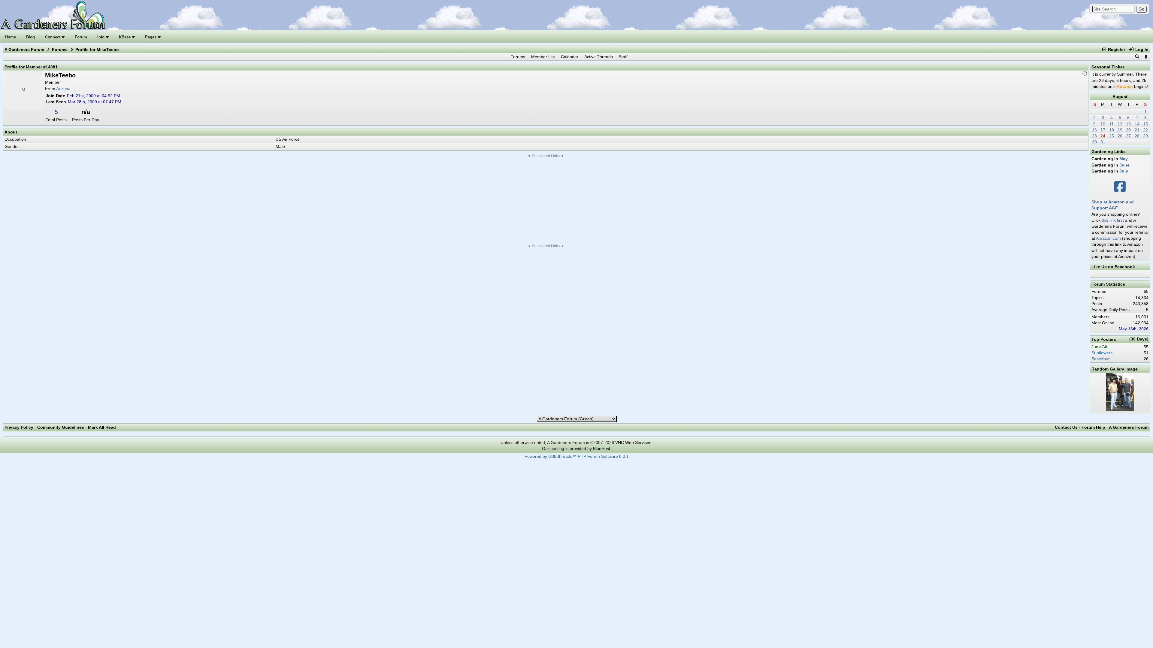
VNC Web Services (633, 442)
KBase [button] (125, 37)
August (1119, 96)
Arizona (63, 88)
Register (1116, 49)
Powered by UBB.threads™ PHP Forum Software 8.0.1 (577, 456)
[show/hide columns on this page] (1146, 56)
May (1123, 158)
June (1124, 165)
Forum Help (1093, 427)
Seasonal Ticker (1107, 66)
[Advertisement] (546, 201)
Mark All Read (102, 427)
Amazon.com (1108, 238)
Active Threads (598, 56)
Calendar (569, 56)
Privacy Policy (19, 427)
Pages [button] (151, 37)
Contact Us (1066, 427)
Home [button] (10, 37)
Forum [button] (81, 37)
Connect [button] (53, 37)
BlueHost (601, 448)
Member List (543, 56)
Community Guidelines (60, 427)
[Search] (1137, 57)
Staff (623, 56)
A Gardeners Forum (24, 49)
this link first (1113, 220)
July (1123, 171)
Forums (60, 49)
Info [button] (101, 37)
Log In (1141, 49)
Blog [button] (30, 37)
